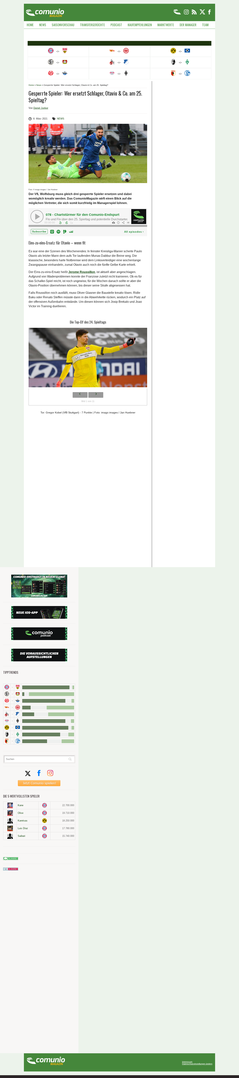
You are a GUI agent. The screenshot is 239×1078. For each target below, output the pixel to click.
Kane (20, 805)
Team (205, 24)
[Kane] (10, 805)
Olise (20, 813)
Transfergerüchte (92, 24)
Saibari (21, 836)
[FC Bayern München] (44, 805)
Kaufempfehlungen (140, 24)
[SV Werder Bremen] (17, 734)
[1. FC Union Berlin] (6, 707)
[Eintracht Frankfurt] (17, 707)
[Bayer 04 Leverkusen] (17, 693)
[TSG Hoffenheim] (17, 714)
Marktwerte (165, 24)
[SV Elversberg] (6, 693)
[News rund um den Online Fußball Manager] (45, 11)
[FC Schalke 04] (17, 741)
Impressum (187, 1062)
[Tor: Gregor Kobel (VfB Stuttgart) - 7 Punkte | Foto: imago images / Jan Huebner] (88, 358)
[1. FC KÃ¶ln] (6, 714)
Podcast (116, 24)
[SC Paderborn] (17, 700)
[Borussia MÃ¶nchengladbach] (17, 720)
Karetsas (22, 820)
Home (30, 24)
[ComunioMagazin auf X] (203, 14)
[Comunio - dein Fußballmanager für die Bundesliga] (177, 14)
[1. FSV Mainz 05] (6, 700)
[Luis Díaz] (10, 828)
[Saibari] (10, 836)
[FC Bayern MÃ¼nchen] (6, 687)
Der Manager (188, 24)
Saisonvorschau (63, 24)
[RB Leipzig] (6, 720)
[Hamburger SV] (17, 727)
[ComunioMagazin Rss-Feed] (194, 14)
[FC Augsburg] (6, 741)
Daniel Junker (40, 108)
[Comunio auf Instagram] (186, 14)
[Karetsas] (10, 821)
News (42, 24)
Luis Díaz (23, 828)
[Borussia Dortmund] (6, 727)
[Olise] (10, 813)
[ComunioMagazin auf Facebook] (209, 14)
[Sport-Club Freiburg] (6, 734)
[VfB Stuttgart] (17, 687)
